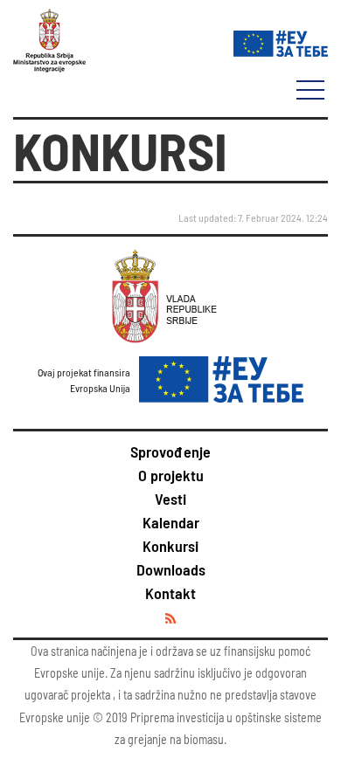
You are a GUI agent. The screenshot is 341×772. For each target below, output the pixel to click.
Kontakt (170, 593)
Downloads (170, 569)
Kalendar (171, 522)
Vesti (170, 498)
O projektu (171, 475)
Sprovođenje (170, 451)
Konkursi (170, 545)
